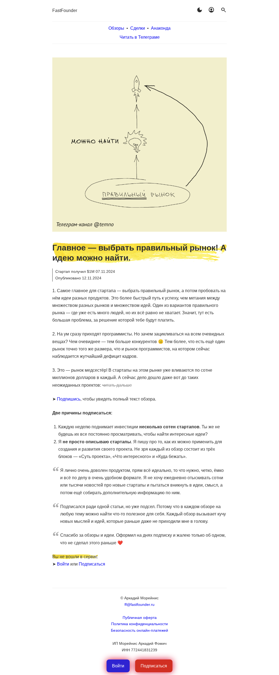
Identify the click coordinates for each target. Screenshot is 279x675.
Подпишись (68, 399)
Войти (63, 564)
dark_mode (199, 10)
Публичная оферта (140, 617)
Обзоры (116, 28)
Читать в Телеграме (140, 37)
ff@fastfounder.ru (139, 604)
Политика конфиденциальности (139, 624)
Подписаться (92, 564)
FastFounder (64, 10)
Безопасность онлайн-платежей (139, 630)
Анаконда (161, 28)
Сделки (137, 28)
